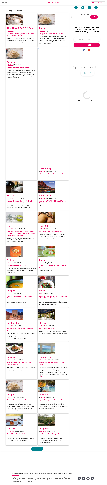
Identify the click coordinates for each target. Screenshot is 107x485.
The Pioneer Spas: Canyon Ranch (51, 434)
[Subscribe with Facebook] (84, 50)
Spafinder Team (44, 359)
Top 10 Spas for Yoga (46, 328)
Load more (37, 449)
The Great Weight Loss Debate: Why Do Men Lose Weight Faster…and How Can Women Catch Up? (21, 233)
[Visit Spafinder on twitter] (82, 7)
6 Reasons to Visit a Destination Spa (52, 174)
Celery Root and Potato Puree (18, 68)
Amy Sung (10, 263)
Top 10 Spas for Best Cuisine (17, 434)
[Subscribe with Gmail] (89, 50)
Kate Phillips (43, 171)
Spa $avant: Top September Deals (51, 231)
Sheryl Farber (43, 431)
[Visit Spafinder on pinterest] (89, 7)
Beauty (10, 195)
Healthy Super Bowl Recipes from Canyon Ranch (19, 363)
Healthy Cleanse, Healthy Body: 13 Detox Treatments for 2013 (19, 202)
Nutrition (43, 394)
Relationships (13, 323)
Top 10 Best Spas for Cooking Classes (52, 400)
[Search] (6, 2)
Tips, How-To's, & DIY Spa (20, 28)
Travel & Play (45, 168)
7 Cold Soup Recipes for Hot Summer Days (52, 266)
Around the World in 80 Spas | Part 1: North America (52, 202)
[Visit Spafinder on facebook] (76, 7)
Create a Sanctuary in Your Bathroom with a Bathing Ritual (20, 34)
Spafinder (10, 31)
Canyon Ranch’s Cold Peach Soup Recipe (19, 297)
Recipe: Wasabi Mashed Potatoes (19, 400)
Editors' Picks (45, 195)
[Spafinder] (53, 3)
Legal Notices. (15, 475)
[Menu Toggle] (3, 2)
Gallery (10, 260)
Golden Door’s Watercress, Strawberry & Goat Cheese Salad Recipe (53, 297)
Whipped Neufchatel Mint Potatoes (51, 34)
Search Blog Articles (86, 14)
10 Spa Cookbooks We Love (17, 266)
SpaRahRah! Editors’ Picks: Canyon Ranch (51, 363)
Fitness (10, 226)
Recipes (43, 28)
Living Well (44, 428)
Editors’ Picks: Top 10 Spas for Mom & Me (21, 329)
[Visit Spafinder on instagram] (96, 7)
